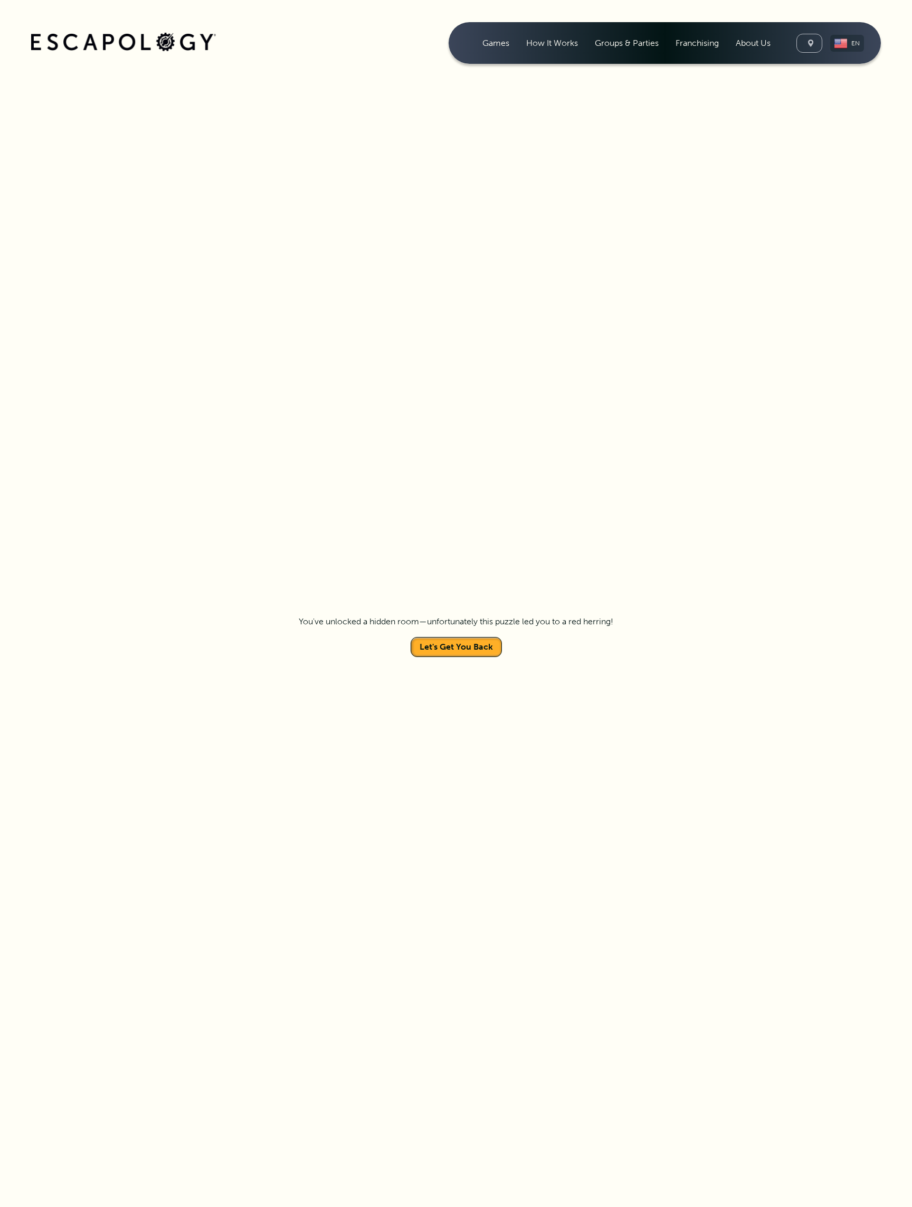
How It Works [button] (552, 43)
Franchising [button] (697, 43)
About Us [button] (753, 43)
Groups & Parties (627, 43)
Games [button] (495, 43)
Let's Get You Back (456, 647)
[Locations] (809, 43)
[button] (847, 43)
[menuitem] (495, 43)
